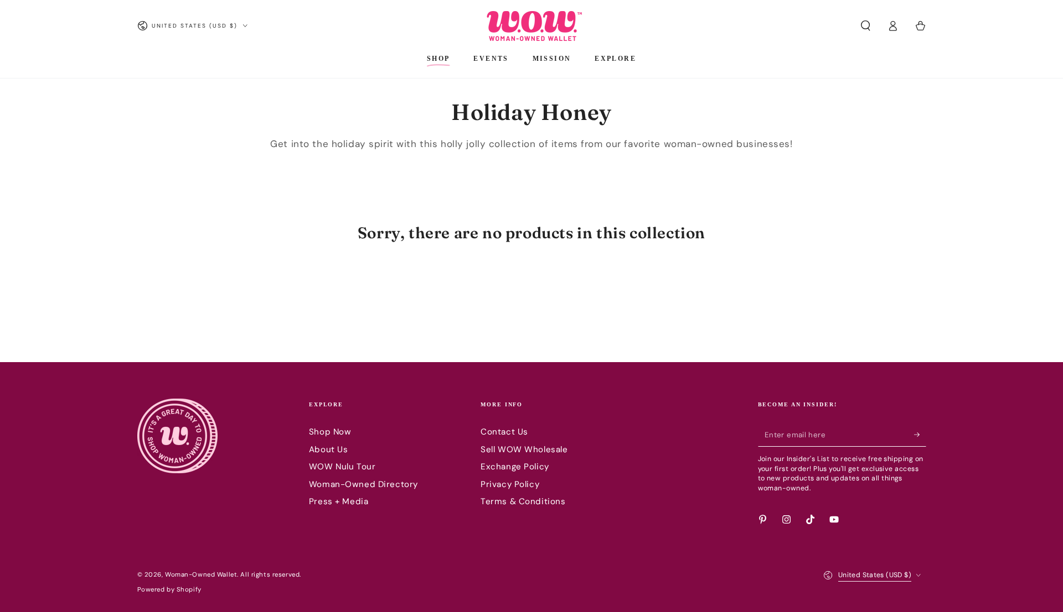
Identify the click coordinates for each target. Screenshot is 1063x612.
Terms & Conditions (523, 501)
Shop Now (330, 431)
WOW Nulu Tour (342, 466)
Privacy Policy (510, 484)
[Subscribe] (920, 434)
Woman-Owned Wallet (201, 575)
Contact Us (504, 431)
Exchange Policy (515, 466)
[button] (865, 26)
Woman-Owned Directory (363, 484)
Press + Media (338, 501)
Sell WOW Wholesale (524, 449)
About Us (328, 449)
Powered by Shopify (169, 589)
